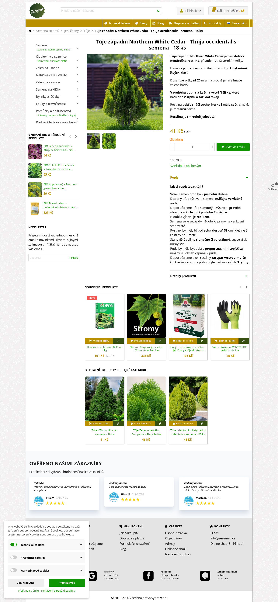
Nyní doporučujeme (88, 544)
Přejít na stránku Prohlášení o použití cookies (46, 590)
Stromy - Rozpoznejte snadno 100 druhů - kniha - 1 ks (146, 349)
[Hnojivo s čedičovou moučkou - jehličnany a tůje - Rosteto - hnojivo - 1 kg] (188, 316)
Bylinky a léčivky (48, 97)
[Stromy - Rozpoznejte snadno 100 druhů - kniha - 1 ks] (146, 316)
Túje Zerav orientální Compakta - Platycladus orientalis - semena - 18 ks (146, 434)
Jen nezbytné (25, 582)
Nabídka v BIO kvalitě (51, 75)
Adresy (170, 544)
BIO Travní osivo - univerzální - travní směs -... (61, 205)
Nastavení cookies (178, 554)
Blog (160, 23)
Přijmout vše (67, 582)
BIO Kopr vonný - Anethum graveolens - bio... (60, 186)
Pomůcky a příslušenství (56, 113)
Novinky (80, 538)
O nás (214, 533)
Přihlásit (73, 257)
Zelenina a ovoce (48, 82)
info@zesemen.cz (222, 538)
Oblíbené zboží (175, 549)
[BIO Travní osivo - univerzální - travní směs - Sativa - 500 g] (35, 208)
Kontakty (215, 23)
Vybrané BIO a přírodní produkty (46, 136)
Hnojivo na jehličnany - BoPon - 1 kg (104, 349)
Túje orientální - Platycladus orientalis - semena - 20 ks (188, 432)
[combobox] (107, 11)
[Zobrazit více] (118, 341)
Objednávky (173, 538)
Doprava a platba (186, 23)
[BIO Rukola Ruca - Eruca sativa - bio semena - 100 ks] (35, 170)
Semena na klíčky (48, 89)
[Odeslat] (158, 11)
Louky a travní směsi (51, 104)
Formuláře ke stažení (135, 544)
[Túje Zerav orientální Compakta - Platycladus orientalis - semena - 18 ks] (146, 399)
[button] (70, 136)
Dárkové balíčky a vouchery (56, 122)
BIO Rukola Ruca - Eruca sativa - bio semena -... (58, 167)
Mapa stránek (84, 549)
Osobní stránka (176, 533)
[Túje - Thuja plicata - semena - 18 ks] (104, 399)
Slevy (143, 23)
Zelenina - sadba (47, 68)
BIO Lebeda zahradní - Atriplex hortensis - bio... (59, 148)
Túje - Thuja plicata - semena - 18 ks (105, 432)
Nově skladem (119, 23)
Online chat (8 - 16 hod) (226, 544)
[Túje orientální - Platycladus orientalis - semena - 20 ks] (188, 399)
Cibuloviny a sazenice (51, 58)
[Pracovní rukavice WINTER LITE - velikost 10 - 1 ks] (229, 316)
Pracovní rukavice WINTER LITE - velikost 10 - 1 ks (230, 349)
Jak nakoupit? (129, 533)
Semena (53, 47)
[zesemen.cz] (36, 10)
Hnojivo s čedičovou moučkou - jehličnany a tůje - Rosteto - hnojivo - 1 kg (188, 349)
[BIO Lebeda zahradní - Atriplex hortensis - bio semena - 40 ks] (35, 151)
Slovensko (239, 23)
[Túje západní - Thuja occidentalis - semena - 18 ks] (125, 92)
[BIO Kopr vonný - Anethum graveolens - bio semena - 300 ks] (35, 189)
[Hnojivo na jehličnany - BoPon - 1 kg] (104, 316)
